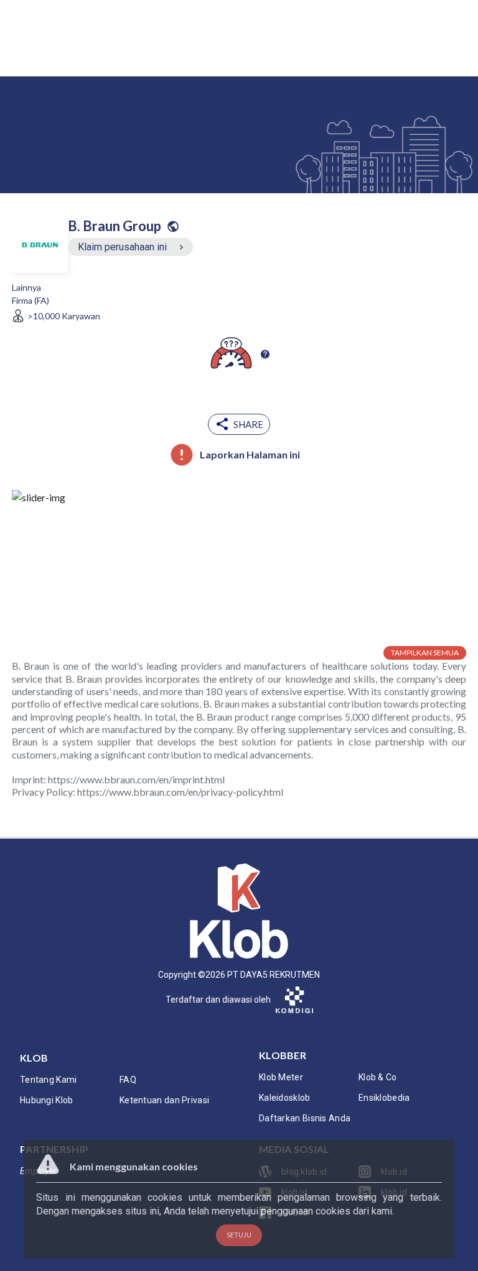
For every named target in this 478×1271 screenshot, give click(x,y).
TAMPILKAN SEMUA (425, 652)
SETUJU (239, 1235)
